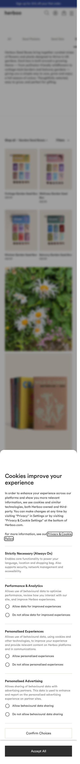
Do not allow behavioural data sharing (37, 714)
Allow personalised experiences (33, 656)
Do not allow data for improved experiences (41, 615)
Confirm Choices (38, 733)
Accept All (38, 751)
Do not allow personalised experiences (37, 664)
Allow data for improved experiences (36, 606)
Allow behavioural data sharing (33, 705)
